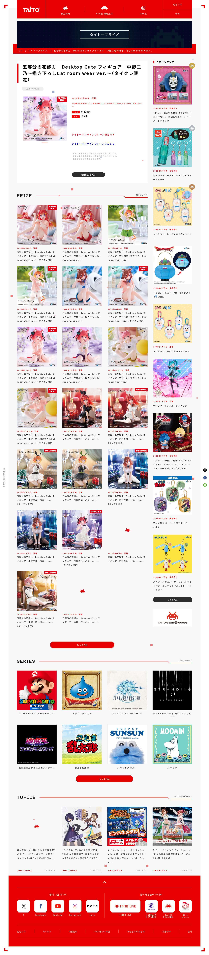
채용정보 (73, 931)
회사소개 (47, 931)
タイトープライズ (38, 50)
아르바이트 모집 (102, 931)
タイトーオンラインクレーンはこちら (93, 143)
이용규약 (166, 931)
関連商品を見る (88, 174)
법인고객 (177, 4)
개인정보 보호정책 (136, 931)
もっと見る (82, 644)
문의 (190, 931)
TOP (19, 50)
